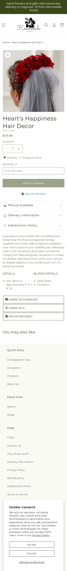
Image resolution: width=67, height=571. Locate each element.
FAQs (10, 437)
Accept (31, 544)
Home (6, 42)
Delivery (12, 157)
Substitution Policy (19, 486)
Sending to (15, 164)
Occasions (13, 367)
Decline (31, 553)
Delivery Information (20, 461)
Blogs (10, 414)
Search (11, 406)
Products (13, 376)
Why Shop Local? (18, 453)
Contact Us (14, 445)
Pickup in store (32, 157)
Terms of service (17, 494)
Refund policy (15, 478)
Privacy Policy (41, 535)
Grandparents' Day (18, 359)
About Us (13, 384)
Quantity (8, 141)
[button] (46, 25)
